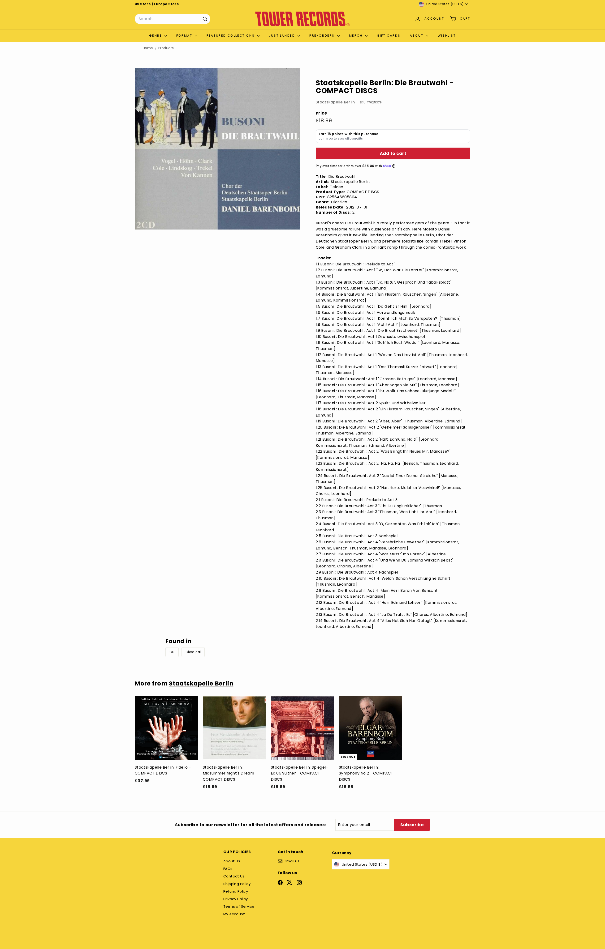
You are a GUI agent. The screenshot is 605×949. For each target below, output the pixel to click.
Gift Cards (388, 35)
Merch (356, 35)
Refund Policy (235, 891)
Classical (193, 652)
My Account (234, 913)
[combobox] (172, 19)
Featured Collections (231, 35)
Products (166, 48)
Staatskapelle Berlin (335, 102)
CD (172, 652)
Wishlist (447, 35)
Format (185, 35)
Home (148, 48)
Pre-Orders (322, 35)
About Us (231, 861)
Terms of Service (238, 906)
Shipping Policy (237, 883)
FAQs (228, 868)
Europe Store (166, 4)
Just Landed (282, 35)
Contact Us (234, 876)
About (417, 35)
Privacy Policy (235, 898)
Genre (156, 35)
